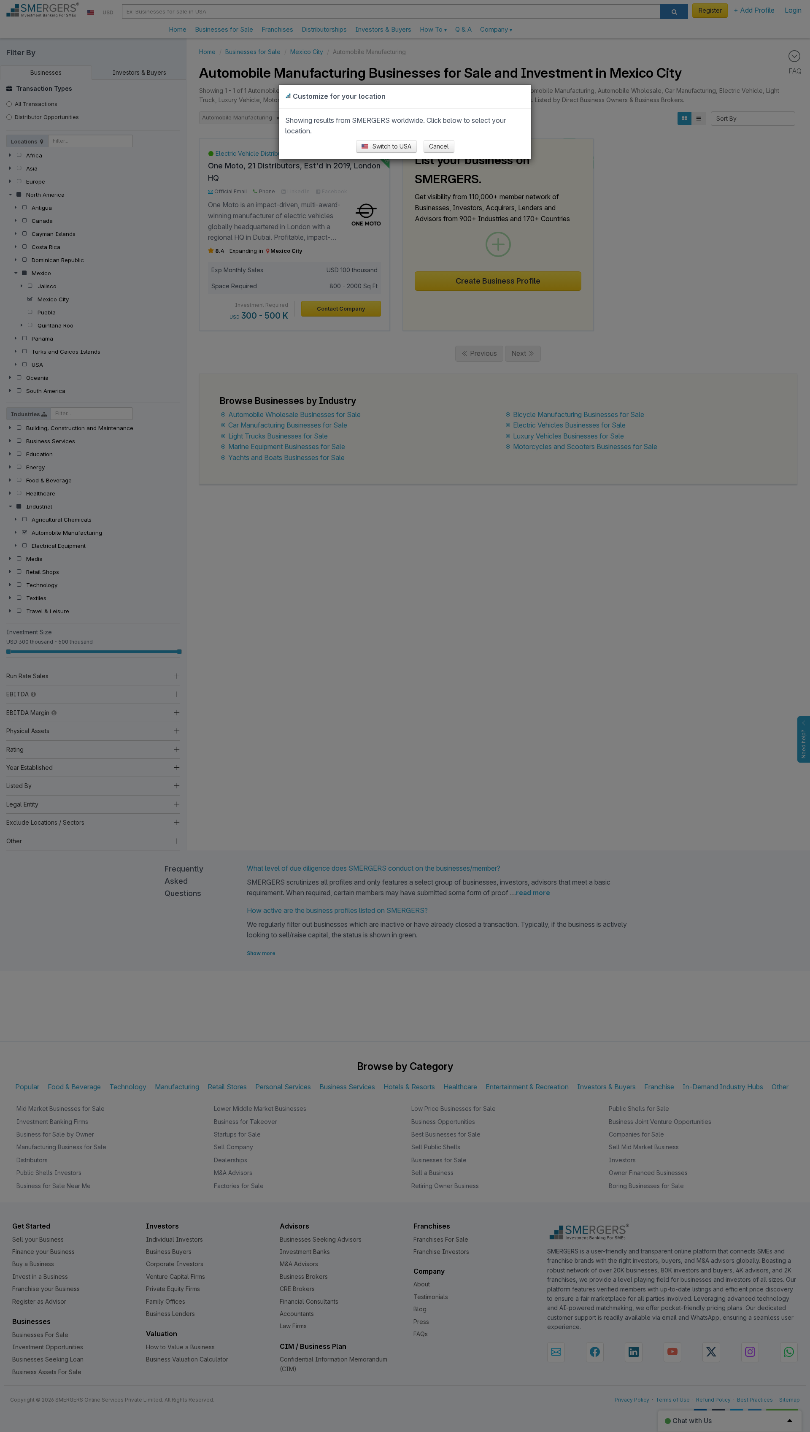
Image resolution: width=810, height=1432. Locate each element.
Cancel (439, 146)
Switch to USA (391, 146)
